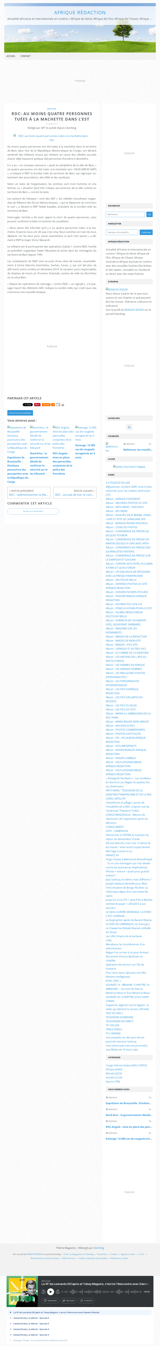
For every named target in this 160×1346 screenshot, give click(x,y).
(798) (113, 1081)
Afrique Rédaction (80, 12)
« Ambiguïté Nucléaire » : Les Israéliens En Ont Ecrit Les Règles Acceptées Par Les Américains (128, 782)
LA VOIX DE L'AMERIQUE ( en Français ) (128, 924)
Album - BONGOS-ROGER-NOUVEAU (127, 523)
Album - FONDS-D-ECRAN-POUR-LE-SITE (129, 608)
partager (70, 1301)
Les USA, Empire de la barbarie (124, 936)
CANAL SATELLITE (116, 798)
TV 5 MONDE (113, 1033)
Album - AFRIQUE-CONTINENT (123, 499)
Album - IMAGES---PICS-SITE (122, 644)
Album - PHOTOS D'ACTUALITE (123, 733)
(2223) (114, 1073)
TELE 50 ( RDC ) (114, 1013)
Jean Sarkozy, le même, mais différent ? (128, 879)
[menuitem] (11, 56)
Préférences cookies (119, 1258)
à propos (88, 1301)
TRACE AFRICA (114, 1029)
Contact (26, 56)
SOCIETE (51, 109)
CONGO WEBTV (115, 827)
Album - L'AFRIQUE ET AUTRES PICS (126, 648)
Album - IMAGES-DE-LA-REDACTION (126, 636)
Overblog (98, 1248)
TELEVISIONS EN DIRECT (120, 1021)
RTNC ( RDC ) (113, 980)
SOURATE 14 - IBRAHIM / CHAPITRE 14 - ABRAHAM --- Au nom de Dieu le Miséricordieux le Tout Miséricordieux (128, 989)
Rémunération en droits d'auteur (45, 1258)
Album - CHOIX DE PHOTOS (121, 527)
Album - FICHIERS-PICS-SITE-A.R (124, 604)
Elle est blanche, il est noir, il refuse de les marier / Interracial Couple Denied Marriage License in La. (128, 847)
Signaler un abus (128, 1254)
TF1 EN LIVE (112, 1025)
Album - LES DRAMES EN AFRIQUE (125, 665)
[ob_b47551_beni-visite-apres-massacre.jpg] (52, 140)
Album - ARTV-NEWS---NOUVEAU (125, 507)
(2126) (114, 1077)
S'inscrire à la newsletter (20, 412)
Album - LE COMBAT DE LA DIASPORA (127, 652)
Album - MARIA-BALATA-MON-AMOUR (127, 721)
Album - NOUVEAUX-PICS (120, 725)
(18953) (126, 1065)
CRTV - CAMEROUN (117, 831)
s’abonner (52, 1301)
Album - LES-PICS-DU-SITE (121, 709)
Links (109, 940)
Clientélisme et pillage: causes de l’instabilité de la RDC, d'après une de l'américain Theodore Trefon (127, 806)
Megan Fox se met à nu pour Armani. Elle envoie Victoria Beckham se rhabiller (127, 956)
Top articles (102, 1254)
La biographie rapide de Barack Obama (129, 920)
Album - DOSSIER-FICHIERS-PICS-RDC (127, 592)
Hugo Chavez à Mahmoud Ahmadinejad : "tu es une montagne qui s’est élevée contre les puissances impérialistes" (129, 863)
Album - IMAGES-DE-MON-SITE (123, 640)
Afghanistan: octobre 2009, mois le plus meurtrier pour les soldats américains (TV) (129, 491)
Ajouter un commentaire (33, 511)
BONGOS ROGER (134, 310)
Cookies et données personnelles (93, 1258)
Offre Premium (68, 1258)
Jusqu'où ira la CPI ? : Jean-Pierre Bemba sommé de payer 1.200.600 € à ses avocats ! (129, 904)
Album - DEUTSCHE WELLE (121, 580)
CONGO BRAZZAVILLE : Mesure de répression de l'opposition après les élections (127, 819)
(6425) (114, 1069)
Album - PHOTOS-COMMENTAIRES (125, 729)
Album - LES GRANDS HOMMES (124, 669)
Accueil (11, 56)
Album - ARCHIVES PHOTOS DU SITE (127, 503)
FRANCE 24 (112, 855)
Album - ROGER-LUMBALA (121, 758)
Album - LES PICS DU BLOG (121, 705)
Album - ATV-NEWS (117, 511)
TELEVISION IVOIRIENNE (119, 1017)
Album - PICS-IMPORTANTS (121, 746)
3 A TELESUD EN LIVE (118, 482)
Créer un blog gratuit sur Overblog (79, 1254)
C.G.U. (141, 1254)
